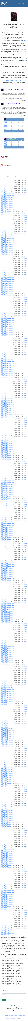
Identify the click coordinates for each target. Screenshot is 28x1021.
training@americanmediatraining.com (11, 80)
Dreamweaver (23, 1012)
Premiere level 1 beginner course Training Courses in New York (7, 633)
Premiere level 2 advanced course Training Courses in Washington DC (7, 926)
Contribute (18, 1012)
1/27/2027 (5, 129)
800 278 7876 (20, 3)
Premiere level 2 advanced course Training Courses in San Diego (7, 844)
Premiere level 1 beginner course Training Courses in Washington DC (7, 916)
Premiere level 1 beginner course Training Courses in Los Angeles (7, 547)
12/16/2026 (5, 126)
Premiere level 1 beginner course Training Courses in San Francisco (7, 852)
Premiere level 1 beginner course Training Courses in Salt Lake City (7, 809)
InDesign (11, 1015)
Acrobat (3, 1012)
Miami (11, 121)
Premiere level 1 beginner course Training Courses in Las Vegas (7, 485)
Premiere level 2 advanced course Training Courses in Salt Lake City (7, 823)
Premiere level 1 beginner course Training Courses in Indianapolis (7, 438)
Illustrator (6, 1015)
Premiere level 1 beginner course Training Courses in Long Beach (7, 528)
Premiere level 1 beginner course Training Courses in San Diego (7, 833)
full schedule (14, 119)
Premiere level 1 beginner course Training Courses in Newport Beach (7, 657)
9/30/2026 (5, 142)
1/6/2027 (5, 145)
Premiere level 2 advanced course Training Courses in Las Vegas (7, 497)
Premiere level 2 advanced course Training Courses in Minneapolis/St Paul (7, 626)
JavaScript (18, 1018)
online (25, 40)
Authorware (7, 1018)
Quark (21, 1018)
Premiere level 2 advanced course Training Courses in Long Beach (7, 538)
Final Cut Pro (14, 1018)
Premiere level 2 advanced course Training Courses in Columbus (7, 317)
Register (25, 180)
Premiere (20, 1015)
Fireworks (14, 1013)
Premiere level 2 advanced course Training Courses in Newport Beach (7, 670)
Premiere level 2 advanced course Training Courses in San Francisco (7, 866)
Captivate (13, 1012)
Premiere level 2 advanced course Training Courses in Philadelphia (7, 731)
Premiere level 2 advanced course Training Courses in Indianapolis (7, 452)
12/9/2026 (5, 125)
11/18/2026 (5, 122)
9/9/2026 (5, 141)
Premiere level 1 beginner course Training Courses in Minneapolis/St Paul (7, 612)
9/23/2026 (5, 121)
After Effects (7, 1012)
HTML (11, 1018)
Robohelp (24, 1015)
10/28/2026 (5, 143)
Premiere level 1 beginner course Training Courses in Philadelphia (7, 719)
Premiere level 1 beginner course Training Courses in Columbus (7, 305)
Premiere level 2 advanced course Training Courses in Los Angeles (7, 561)
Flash (3, 1015)
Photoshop (15, 1015)
